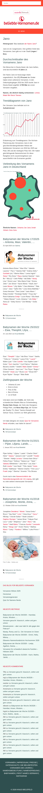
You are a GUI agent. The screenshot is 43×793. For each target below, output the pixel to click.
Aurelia (28, 524)
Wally (34, 299)
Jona (10, 230)
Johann (5, 230)
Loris (19, 514)
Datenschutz (12, 765)
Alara (30, 522)
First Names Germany (27, 773)
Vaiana (11, 456)
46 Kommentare (10, 432)
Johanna (20, 228)
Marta (5, 529)
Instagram (21, 776)
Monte (22, 511)
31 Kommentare (10, 490)
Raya (20, 276)
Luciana (19, 459)
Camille (20, 362)
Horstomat (7, 594)
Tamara (18, 95)
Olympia (12, 519)
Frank (5, 471)
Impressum (22, 762)
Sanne (5, 524)
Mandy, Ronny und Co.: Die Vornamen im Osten (21, 632)
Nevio (13, 95)
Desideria (14, 511)
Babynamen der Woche (13, 315)
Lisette (9, 466)
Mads (5, 95)
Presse (33, 762)
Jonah (33, 228)
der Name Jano (30, 44)
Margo (11, 527)
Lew (25, 372)
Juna (15, 230)
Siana (5, 276)
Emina (35, 367)
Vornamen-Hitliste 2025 (11, 591)
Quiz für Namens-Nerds (12, 600)
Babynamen (9, 773)
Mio (9, 95)
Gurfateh (6, 273)
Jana (29, 228)
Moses (10, 286)
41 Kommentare (10, 573)
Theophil (11, 356)
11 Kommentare (10, 318)
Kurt (10, 364)
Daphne (6, 519)
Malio (24, 367)
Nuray (34, 279)
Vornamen (10, 762)
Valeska (6, 464)
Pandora (18, 529)
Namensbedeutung (12, 771)
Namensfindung (31, 771)
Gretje (17, 297)
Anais (12, 372)
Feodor (36, 456)
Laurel (32, 359)
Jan (25, 228)
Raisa (5, 304)
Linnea (37, 93)
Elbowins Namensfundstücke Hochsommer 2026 (21, 640)
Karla (35, 466)
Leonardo (36, 524)
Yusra (34, 514)
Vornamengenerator (10, 597)
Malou (15, 524)
